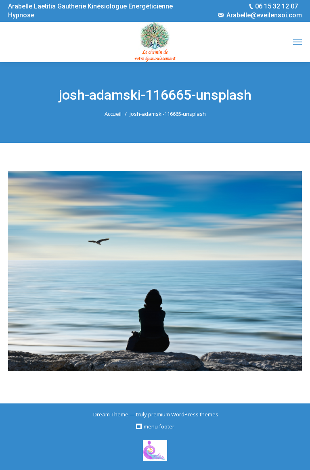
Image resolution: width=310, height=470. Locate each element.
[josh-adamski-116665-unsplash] (155, 271)
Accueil (113, 113)
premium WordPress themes (183, 414)
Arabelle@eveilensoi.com (264, 15)
